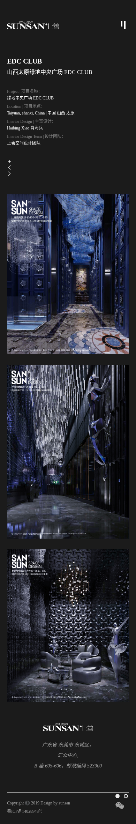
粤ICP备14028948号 (25, 811)
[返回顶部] (121, 781)
